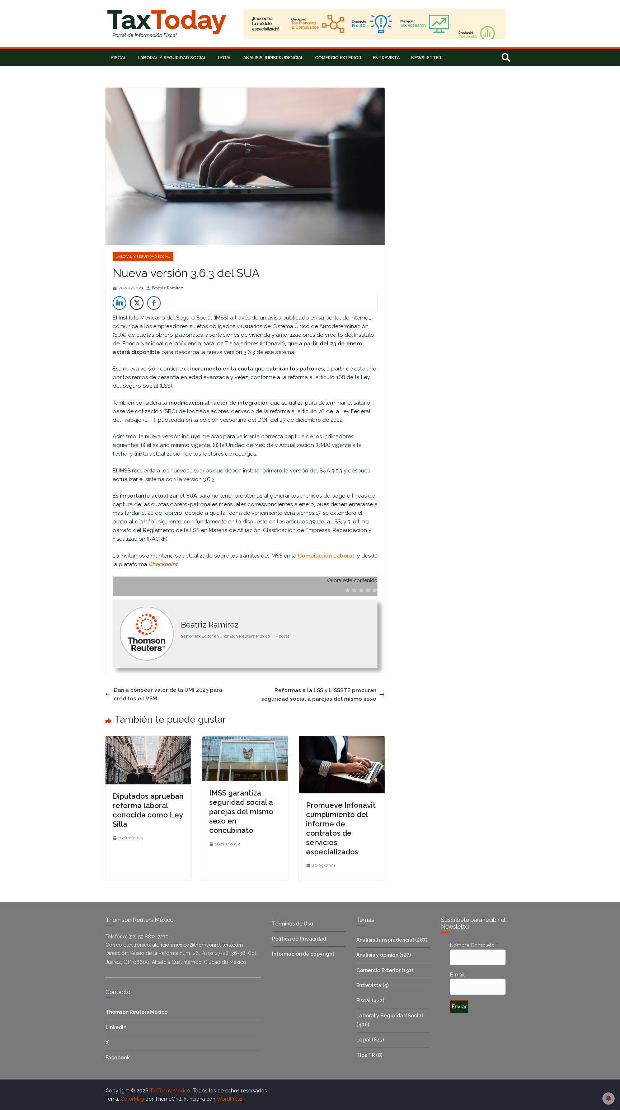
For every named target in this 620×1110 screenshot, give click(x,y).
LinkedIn (115, 1027)
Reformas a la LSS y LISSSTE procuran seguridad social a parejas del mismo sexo (318, 694)
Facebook (117, 1057)
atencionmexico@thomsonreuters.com (197, 945)
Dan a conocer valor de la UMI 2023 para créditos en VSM (168, 694)
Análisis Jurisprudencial (273, 57)
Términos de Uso (292, 924)
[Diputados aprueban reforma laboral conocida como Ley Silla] (148, 740)
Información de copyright (303, 954)
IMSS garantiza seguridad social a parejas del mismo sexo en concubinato (241, 812)
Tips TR (365, 1055)
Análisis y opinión (377, 955)
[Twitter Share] (137, 303)
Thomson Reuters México (136, 1012)
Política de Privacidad (299, 939)
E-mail (459, 975)
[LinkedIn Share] (119, 303)
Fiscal (118, 57)
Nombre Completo (474, 945)
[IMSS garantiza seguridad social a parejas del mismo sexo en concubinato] (245, 740)
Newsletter (426, 57)
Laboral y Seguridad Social (172, 57)
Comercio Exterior (338, 57)
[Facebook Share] (154, 303)
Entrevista (386, 57)
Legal (225, 57)
